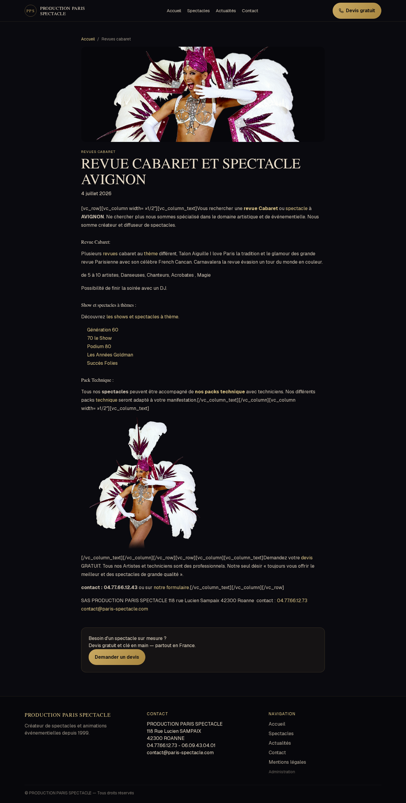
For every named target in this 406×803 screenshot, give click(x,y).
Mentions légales (287, 762)
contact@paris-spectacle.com (114, 609)
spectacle (297, 208)
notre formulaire (171, 587)
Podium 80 (99, 346)
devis (307, 558)
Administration (282, 771)
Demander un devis (117, 657)
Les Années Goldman (110, 355)
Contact (250, 10)
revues (110, 254)
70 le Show (99, 338)
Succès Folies (102, 363)
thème (151, 254)
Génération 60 (102, 330)
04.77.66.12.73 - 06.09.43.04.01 (181, 745)
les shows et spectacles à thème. (142, 317)
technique (106, 400)
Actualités (226, 10)
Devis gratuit (360, 10)
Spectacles (198, 10)
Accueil (174, 10)
